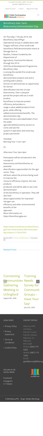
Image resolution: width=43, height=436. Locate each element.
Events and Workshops (21, 238)
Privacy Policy (11, 326)
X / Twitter (7, 383)
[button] (5, 281)
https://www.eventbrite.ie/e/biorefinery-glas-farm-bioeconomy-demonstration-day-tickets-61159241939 (21, 229)
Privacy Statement (9, 333)
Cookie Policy (11, 347)
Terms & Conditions (9, 341)
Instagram (7, 381)
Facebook (7, 378)
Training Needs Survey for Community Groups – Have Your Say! (32, 290)
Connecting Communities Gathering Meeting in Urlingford (13, 285)
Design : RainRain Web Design (30, 399)
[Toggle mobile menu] (38, 15)
